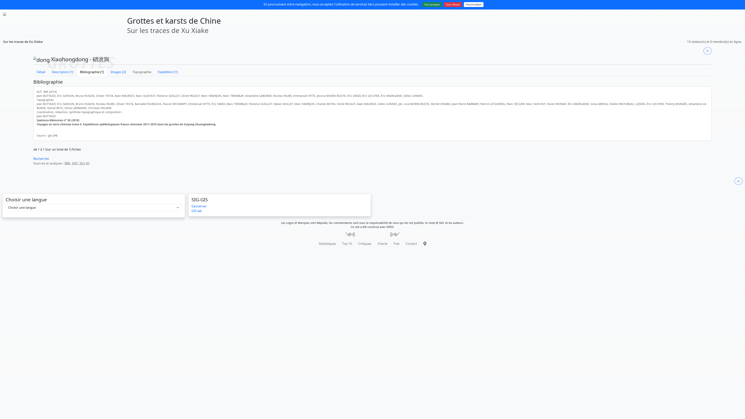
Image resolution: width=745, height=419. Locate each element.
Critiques (364, 244)
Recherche (41, 159)
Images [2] (118, 72)
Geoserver (199, 206)
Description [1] (62, 72)
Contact (411, 244)
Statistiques (327, 244)
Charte (382, 244)
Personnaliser (474, 4)
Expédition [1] (168, 72)
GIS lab (196, 211)
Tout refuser (453, 4)
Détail (41, 72)
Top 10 (347, 244)
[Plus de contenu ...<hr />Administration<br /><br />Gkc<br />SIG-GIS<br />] (707, 51)
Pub (396, 244)
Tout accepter (432, 4)
